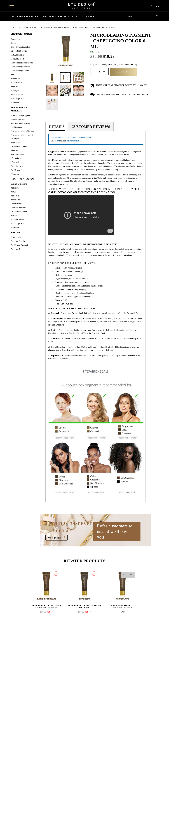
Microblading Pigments (20, 67)
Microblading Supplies (20, 71)
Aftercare (14, 86)
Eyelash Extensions (19, 184)
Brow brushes (16, 237)
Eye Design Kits (17, 98)
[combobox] (141, 16)
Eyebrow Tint (16, 249)
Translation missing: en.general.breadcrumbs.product (45, 27)
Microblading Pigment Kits (22, 63)
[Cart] (151, 5)
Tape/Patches (16, 204)
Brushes (14, 215)
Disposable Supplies (19, 51)
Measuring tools (17, 59)
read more (55, 537)
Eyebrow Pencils (18, 241)
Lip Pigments (16, 127)
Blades (13, 43)
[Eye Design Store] (81, 5)
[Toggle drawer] (12, 5)
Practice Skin (16, 78)
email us (62, 141)
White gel (15, 90)
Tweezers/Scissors (18, 208)
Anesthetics (15, 39)
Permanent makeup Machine (22, 131)
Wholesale (15, 102)
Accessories (15, 200)
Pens (13, 75)
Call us (53, 141)
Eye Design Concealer (20, 245)
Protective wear (17, 94)
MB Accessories (17, 55)
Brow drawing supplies (20, 47)
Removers (15, 196)
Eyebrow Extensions (19, 219)
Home (15, 27)
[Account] (157, 5)
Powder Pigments (18, 119)
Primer (13, 192)
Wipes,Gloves (16, 82)
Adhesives (15, 188)
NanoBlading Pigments (20, 123)
